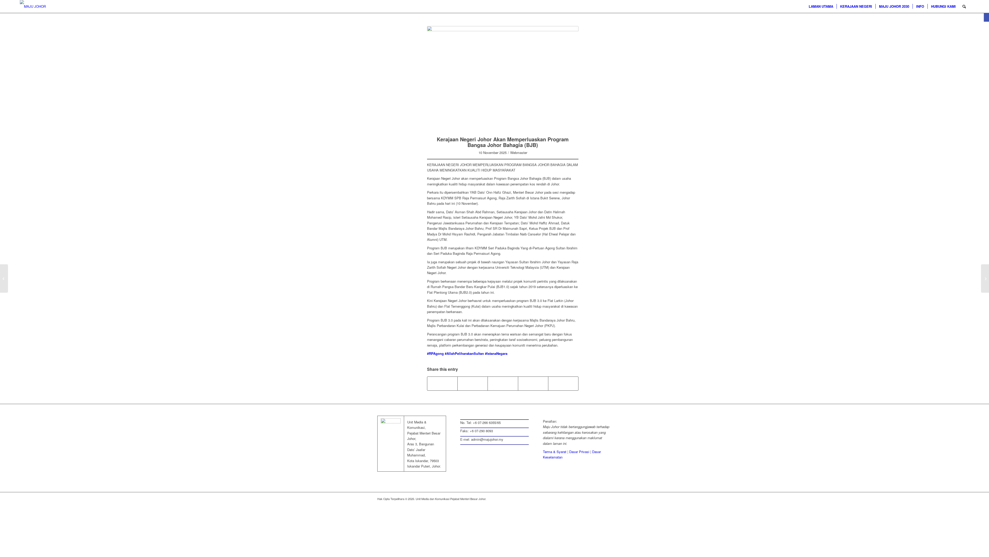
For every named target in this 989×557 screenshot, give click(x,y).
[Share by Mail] (503, 383)
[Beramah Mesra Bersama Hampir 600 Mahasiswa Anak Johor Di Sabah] (4, 278)
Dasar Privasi (579, 451)
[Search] (964, 6)
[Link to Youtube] (608, 499)
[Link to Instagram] (533, 383)
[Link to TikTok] (563, 383)
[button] (986, 17)
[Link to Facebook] (577, 499)
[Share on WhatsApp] (473, 383)
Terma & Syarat (554, 451)
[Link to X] (585, 499)
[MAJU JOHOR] (33, 6)
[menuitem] (821, 6)
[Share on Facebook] (442, 383)
